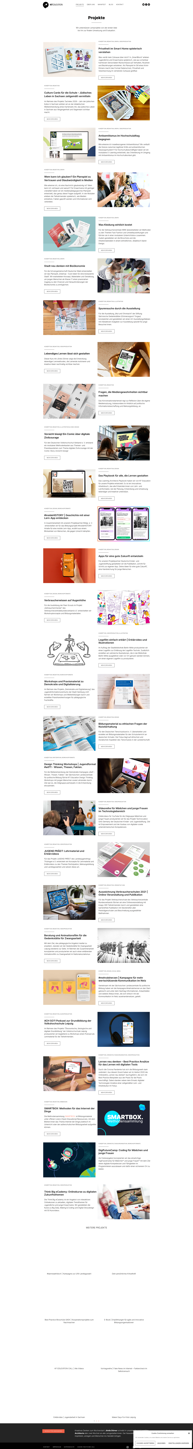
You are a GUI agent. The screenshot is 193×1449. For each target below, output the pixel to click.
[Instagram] (146, 4)
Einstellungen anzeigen (179, 1443)
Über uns (91, 4)
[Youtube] (143, 4)
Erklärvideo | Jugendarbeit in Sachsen (69, 1417)
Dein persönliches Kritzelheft (124, 1274)
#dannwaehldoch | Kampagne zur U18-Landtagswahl (69, 1274)
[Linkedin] (149, 4)
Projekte (80, 4)
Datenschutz (69, 1447)
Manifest (102, 4)
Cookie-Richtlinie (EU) (85, 1447)
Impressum (57, 1447)
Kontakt (120, 4)
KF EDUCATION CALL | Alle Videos (69, 1368)
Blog (111, 4)
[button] (189, 1433)
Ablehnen (161, 1443)
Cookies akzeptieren (145, 1443)
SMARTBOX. (70, 1116)
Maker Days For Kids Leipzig (124, 1417)
